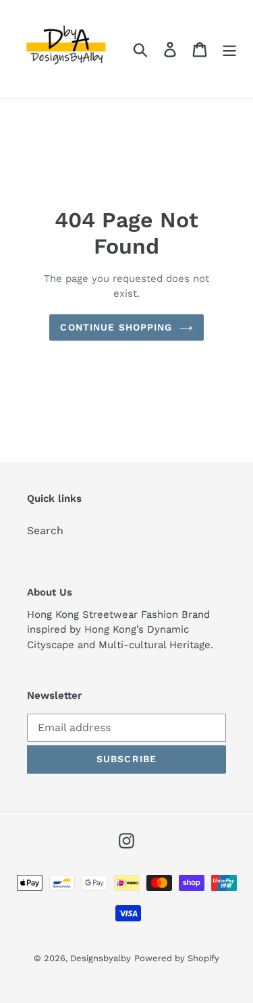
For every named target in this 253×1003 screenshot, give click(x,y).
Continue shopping (116, 327)
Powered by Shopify (176, 958)
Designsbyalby (100, 958)
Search (45, 530)
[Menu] (229, 49)
